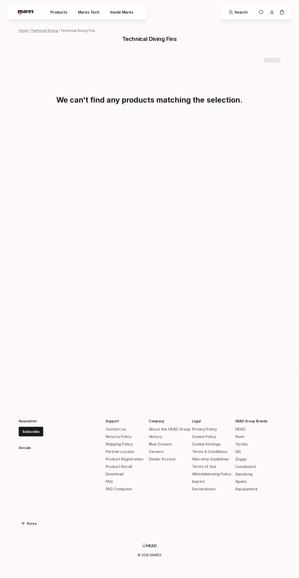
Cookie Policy (204, 436)
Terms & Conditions (210, 451)
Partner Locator (120, 451)
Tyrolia (241, 444)
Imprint (198, 481)
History (155, 436)
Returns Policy (119, 436)
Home (23, 30)
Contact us (116, 429)
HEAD (240, 429)
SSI (238, 451)
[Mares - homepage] (26, 12)
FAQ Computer (119, 489)
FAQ (109, 481)
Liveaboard (245, 466)
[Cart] (282, 12)
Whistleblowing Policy (211, 474)
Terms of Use (204, 466)
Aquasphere (246, 489)
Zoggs (241, 459)
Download (115, 474)
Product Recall (119, 466)
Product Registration (124, 459)
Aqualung (244, 474)
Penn (239, 436)
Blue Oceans (160, 444)
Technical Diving (44, 30)
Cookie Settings (206, 444)
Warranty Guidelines (210, 459)
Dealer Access (162, 459)
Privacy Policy (204, 429)
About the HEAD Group (169, 429)
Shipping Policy (119, 444)
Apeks (241, 481)
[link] (261, 12)
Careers (156, 451)
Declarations (204, 489)
